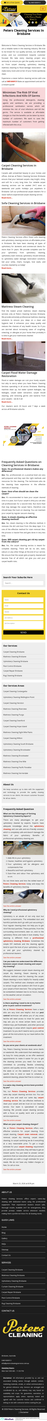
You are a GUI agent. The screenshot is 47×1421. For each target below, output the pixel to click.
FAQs (4, 1244)
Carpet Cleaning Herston (13, 703)
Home (4, 1227)
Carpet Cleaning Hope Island (15, 726)
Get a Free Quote (13, 2)
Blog (3, 1233)
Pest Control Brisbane (12, 666)
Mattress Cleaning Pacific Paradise (17, 767)
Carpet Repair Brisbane (13, 671)
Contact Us (6, 1255)
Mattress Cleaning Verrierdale (15, 773)
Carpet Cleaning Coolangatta (15, 691)
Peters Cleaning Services (18, 1409)
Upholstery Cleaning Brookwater (16, 750)
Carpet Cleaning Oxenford (14, 720)
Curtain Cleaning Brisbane (12, 1286)
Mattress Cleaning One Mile (14, 761)
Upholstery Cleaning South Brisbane (18, 744)
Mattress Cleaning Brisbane (14, 656)
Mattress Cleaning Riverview (15, 709)
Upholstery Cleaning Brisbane (15, 661)
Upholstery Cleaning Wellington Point (18, 697)
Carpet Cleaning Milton (12, 738)
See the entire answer (12, 906)
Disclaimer (24, 1412)
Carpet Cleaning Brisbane (13, 652)
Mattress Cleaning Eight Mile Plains (17, 732)
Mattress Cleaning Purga (13, 715)
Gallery (4, 1238)
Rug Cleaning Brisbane (12, 675)
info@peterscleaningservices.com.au (15, 1363)
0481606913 (35, 2)
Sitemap (5, 1249)
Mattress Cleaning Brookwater (16, 755)
